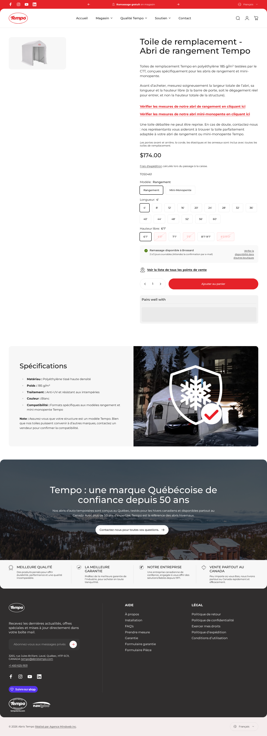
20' (196, 207)
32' (237, 207)
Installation (133, 620)
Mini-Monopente (180, 190)
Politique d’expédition (209, 632)
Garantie (131, 638)
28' (224, 207)
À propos (132, 614)
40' (145, 219)
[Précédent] (89, 4)
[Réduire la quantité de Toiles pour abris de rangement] (144, 284)
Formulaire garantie (140, 644)
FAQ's (129, 626)
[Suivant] (178, 4)
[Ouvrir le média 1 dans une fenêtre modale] (37, 53)
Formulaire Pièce (138, 650)
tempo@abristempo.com (37, 659)
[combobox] (248, 4)
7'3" (189, 236)
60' (215, 219)
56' (201, 219)
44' (159, 219)
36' (251, 207)
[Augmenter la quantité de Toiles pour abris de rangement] (161, 284)
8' (157, 207)
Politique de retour (206, 614)
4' (144, 207)
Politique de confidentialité (213, 620)
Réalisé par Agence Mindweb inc (55, 726)
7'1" (175, 236)
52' (187, 219)
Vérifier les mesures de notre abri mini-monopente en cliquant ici (195, 114)
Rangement (151, 190)
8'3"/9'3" (225, 236)
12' (169, 207)
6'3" (160, 236)
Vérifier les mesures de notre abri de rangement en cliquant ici (192, 106)
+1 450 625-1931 (18, 665)
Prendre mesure (137, 632)
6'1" (145, 236)
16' (182, 207)
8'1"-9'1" (206, 236)
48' (173, 219)
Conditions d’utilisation (210, 638)
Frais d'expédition (151, 166)
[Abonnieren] (73, 644)
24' (210, 207)
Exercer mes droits (206, 626)
